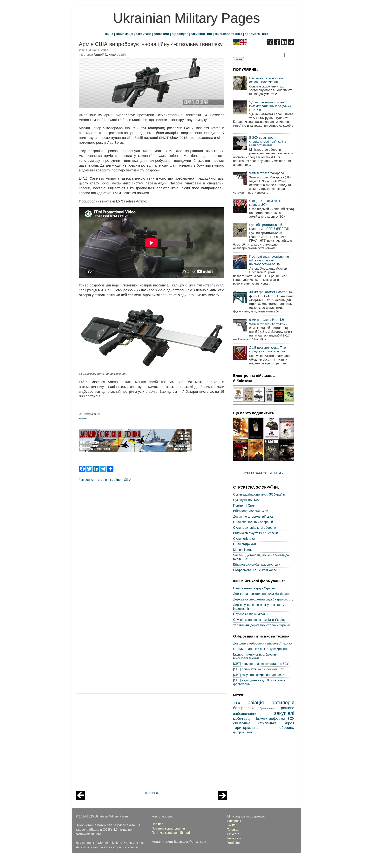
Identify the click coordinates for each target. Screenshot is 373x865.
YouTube (233, 842)
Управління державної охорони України (261, 625)
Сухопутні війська (246, 500)
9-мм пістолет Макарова (266, 173)
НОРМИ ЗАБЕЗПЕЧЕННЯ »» (263, 473)
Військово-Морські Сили (250, 511)
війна (109, 33)
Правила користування (168, 828)
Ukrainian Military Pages (186, 18)
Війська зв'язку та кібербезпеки (255, 533)
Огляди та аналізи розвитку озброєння (260, 648)
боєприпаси (243, 708)
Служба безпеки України (250, 614)
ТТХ (236, 703)
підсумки (260, 718)
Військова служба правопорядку (256, 564)
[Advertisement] (151, 743)
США (127, 479)
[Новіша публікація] (80, 799)
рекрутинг (143, 33)
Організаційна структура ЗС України (259, 494)
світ (265, 33)
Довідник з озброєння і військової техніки (262, 643)
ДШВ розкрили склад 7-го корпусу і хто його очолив (267, 349)
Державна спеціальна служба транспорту (263, 599)
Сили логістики (244, 538)
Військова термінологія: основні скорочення (266, 80)
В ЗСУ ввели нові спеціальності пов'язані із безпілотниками (267, 141)
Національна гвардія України (254, 588)
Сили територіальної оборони (254, 527)
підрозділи (180, 33)
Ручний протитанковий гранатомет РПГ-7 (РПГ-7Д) (269, 226)
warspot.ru (83, 419)
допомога (252, 33)
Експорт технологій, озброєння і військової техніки (256, 656)
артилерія (283, 702)
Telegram (233, 829)
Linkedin (233, 834)
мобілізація (124, 33)
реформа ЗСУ (281, 718)
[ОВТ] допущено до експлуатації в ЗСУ (260, 663)
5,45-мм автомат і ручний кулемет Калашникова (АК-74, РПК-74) (270, 106)
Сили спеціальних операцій (253, 522)
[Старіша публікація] (222, 799)
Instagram (234, 838)
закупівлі (198, 33)
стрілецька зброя (110, 479)
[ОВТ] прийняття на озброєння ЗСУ (258, 669)
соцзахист (161, 33)
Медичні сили (243, 549)
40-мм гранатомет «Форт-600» (271, 292)
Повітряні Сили (244, 505)
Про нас (157, 824)
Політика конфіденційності (171, 832)
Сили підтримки (244, 544)
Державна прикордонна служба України (261, 593)
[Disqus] (151, 537)
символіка (241, 723)
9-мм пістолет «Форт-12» (267, 319)
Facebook (234, 821)
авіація (256, 702)
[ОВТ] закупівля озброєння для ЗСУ (258, 674)
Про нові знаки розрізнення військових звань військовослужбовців (269, 260)
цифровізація (243, 732)
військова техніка (228, 33)
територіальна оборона (263, 727)
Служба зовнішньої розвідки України (259, 619)
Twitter (231, 825)
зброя (85, 479)
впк (210, 33)
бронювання (267, 708)
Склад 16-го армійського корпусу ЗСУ (266, 202)
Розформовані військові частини (256, 570)
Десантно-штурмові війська (253, 516)
